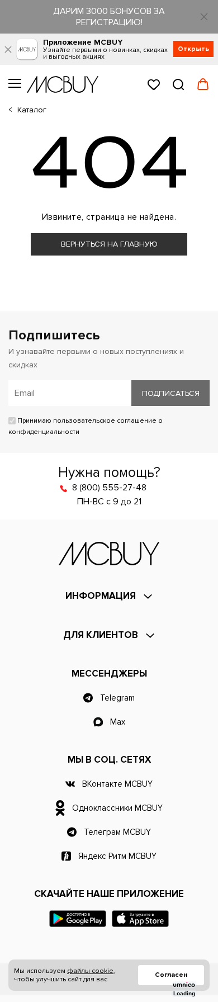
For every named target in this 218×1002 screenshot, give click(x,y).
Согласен (171, 975)
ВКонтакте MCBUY (117, 784)
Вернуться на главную (109, 244)
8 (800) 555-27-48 (109, 487)
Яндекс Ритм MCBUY (117, 856)
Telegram (117, 698)
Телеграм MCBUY (117, 832)
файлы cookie (90, 971)
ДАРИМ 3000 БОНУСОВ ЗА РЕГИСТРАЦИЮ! (109, 17)
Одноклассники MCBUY (117, 808)
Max (117, 722)
